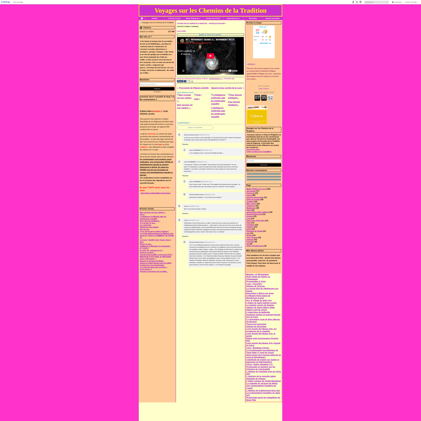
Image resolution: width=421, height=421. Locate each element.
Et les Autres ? (146, 269)
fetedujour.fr (257, 122)
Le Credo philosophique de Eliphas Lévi (156, 233)
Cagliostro (251, 206)
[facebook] (353, 2)
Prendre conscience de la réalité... (154, 271)
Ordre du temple (253, 199)
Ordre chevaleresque (255, 246)
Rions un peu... (146, 244)
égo (248, 244)
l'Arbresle (250, 193)
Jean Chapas (252, 237)
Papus (249, 195)
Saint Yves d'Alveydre (255, 221)
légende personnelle (272, 18)
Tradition (250, 202)
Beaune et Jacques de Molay (152, 261)
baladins (250, 227)
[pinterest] (360, 2)
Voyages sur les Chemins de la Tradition (192, 23)
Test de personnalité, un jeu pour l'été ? (156, 255)
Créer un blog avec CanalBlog (258, 152)
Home (142, 17)
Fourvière (250, 242)
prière (249, 229)
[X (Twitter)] (356, 2)
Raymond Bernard (254, 214)
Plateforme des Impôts (149, 227)
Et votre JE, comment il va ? (151, 250)
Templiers (250, 225)
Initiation (155, 18)
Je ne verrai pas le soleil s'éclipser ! (154, 231)
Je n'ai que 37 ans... (148, 223)
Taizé (248, 223)
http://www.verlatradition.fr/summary (155, 193)
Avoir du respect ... (147, 252)
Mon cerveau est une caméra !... (153, 212)
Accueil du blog (253, 149)
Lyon (248, 218)
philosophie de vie (233, 18)
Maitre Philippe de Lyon (194, 18)
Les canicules (145, 225)
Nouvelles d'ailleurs (217, 23)
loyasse (249, 216)
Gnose (249, 235)
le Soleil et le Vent (174, 18)
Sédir (248, 210)
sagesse (250, 240)
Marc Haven (251, 204)
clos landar (251, 191)
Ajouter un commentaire (195, 127)
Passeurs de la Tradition (213, 18)
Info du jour (144, 229)
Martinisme (251, 208)
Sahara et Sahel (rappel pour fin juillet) (155, 263)
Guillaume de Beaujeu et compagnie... (155, 246)
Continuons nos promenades (152, 265)
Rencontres (253, 18)
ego (248, 233)
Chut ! (142, 214)
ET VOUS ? (144, 248)
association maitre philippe (257, 212)
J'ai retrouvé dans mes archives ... (154, 267)
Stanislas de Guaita (254, 231)
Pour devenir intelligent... (150, 221)
